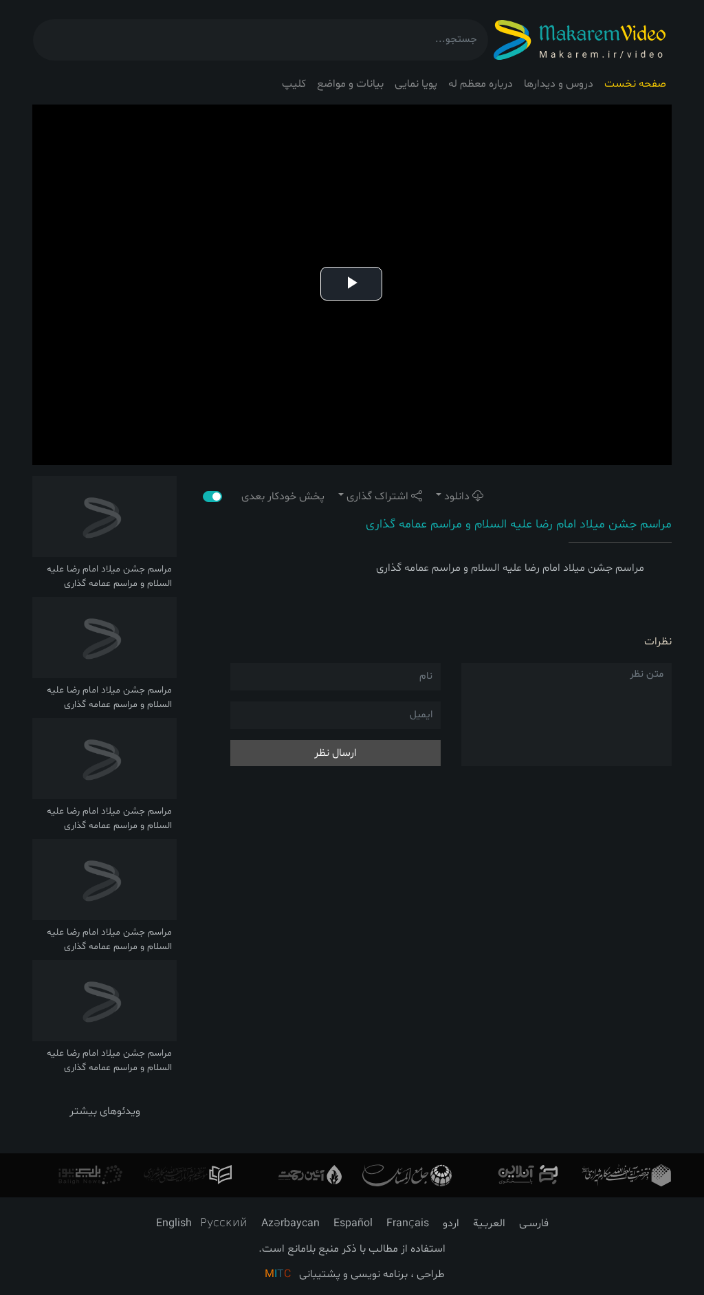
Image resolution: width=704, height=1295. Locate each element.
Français (407, 1223)
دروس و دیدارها (558, 83)
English (174, 1223)
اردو (451, 1223)
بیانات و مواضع (350, 83)
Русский (224, 1223)
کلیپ (294, 83)
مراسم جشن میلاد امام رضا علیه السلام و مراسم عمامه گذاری (519, 524)
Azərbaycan (290, 1223)
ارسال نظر (335, 753)
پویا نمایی (416, 83)
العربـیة (489, 1223)
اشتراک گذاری (377, 496)
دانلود (456, 496)
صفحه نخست (635, 83)
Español (353, 1223)
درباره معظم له (480, 83)
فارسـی (534, 1223)
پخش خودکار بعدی (276, 496)
